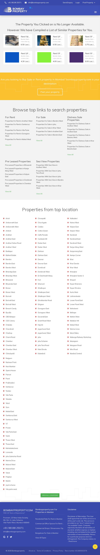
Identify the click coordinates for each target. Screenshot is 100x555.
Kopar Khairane (76, 284)
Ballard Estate (11, 255)
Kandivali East (75, 239)
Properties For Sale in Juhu (46, 124)
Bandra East (10, 264)
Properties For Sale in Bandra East (49, 135)
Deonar (41, 259)
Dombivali (41, 268)
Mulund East (10, 469)
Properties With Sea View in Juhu (48, 176)
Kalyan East (74, 227)
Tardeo (8, 391)
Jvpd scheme (10, 485)
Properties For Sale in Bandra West (49, 121)
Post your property (50, 92)
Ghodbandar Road (45, 300)
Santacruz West (12, 420)
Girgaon (41, 304)
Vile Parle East (11, 432)
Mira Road (74, 349)
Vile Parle (9, 395)
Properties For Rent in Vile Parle (17, 130)
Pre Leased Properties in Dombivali (18, 180)
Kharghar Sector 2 (77, 276)
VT (7, 424)
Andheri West (11, 247)
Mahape (73, 313)
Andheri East (10, 239)
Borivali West (11, 304)
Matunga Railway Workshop (80, 337)
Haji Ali (40, 325)
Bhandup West (11, 276)
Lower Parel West (76, 304)
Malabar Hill (74, 321)
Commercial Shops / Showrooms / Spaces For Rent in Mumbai (49, 528)
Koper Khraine (75, 288)
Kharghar (73, 272)
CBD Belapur (10, 317)
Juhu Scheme (43, 341)
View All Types (40, 538)
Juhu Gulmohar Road (13, 456)
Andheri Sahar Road (13, 243)
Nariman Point (11, 362)
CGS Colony (10, 321)
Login (78, 3)
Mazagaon (74, 341)
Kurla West (74, 292)
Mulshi (8, 481)
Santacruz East (11, 415)
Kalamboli (41, 353)
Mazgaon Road (75, 345)
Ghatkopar (42, 288)
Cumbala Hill (42, 239)
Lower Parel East (76, 300)
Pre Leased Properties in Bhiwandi (18, 165)
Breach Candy (11, 308)
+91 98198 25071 (14, 3)
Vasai (8, 473)
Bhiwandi (9, 280)
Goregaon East (43, 308)
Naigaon (9, 358)
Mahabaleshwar (12, 448)
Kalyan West (74, 231)
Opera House (11, 370)
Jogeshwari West (44, 333)
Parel (8, 379)
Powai (8, 428)
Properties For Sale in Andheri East (49, 131)
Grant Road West (44, 321)
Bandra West (11, 268)
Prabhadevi (10, 383)
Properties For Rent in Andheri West (18, 121)
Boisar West (10, 292)
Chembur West (11, 349)
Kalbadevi (73, 218)
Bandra (8, 259)
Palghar (9, 477)
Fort (39, 280)
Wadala (9, 399)
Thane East (10, 444)
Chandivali (10, 329)
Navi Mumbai (10, 366)
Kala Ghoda (42, 349)
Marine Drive (10, 461)
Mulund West (10, 465)
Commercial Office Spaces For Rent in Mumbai (49, 524)
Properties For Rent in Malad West (18, 139)
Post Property (88, 3)
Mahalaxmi (74, 308)
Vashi (8, 436)
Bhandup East (11, 272)
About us (32, 551)
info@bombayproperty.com (38, 3)
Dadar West (42, 247)
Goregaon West (44, 313)
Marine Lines (75, 329)
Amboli (8, 231)
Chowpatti (41, 218)
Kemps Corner (75, 255)
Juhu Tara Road (43, 345)
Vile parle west (11, 489)
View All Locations (50, 495)
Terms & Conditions (44, 551)
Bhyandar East (11, 284)
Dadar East (42, 243)
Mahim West (74, 317)
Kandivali (73, 235)
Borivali (8, 296)
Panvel (8, 375)
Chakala (9, 325)
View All (8, 145)
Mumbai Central (76, 353)
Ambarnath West (12, 227)
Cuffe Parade (43, 235)
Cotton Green (43, 231)
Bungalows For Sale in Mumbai (46, 533)
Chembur (9, 341)
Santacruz (9, 387)
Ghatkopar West (44, 296)
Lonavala (9, 452)
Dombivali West (44, 272)
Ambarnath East (12, 223)
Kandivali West (75, 243)
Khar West (74, 268)
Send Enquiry (68, 3)
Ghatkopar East (43, 292)
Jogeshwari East (44, 329)
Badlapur (9, 251)
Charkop (9, 333)
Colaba (40, 227)
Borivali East (10, 300)
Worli (8, 403)
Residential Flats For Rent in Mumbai (48, 519)
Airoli (8, 218)
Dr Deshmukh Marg (45, 276)
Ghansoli (41, 284)
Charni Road (10, 337)
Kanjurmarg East (76, 251)
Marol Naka (74, 333)
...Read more (72, 541)
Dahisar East (42, 255)
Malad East (10, 411)
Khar (72, 259)
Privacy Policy (58, 551)
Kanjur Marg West (76, 247)
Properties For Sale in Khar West (48, 128)
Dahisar (41, 251)
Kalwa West (74, 223)
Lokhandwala (75, 296)
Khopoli (73, 280)
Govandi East (43, 317)
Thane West (10, 440)
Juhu (39, 337)
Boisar (8, 288)
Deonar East (42, 264)
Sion (7, 407)
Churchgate (42, 223)
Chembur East (11, 345)
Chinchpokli (10, 353)
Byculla (8, 313)
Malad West (74, 325)
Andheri (9, 235)
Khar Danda (74, 264)
